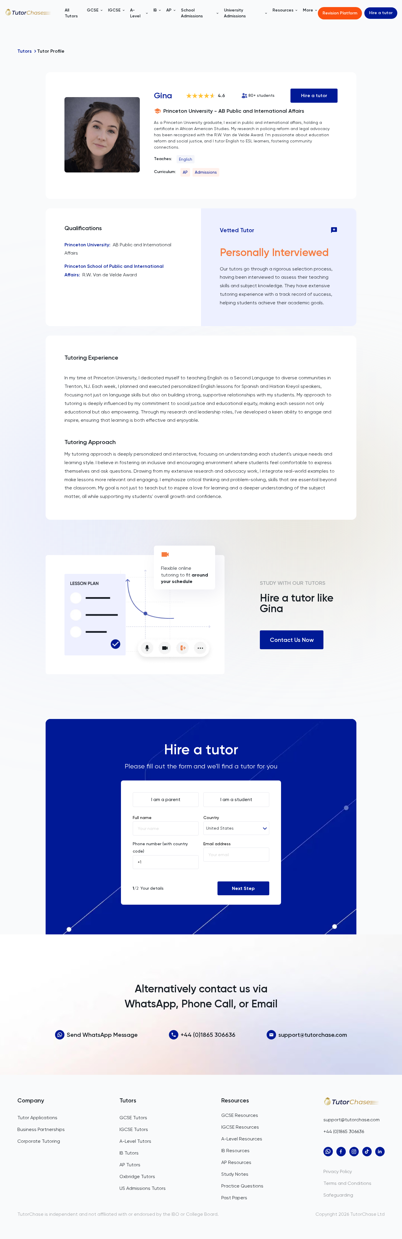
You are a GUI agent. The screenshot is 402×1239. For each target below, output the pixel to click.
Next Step (243, 888)
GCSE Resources (239, 1115)
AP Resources (236, 1162)
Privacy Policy (337, 1171)
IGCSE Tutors (133, 1129)
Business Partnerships (41, 1129)
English (185, 159)
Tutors (24, 51)
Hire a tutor (381, 12)
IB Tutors (129, 1153)
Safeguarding (338, 1195)
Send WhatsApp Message (102, 1034)
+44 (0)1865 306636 (208, 1034)
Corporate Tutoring (38, 1141)
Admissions (206, 172)
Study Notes (234, 1174)
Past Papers (234, 1197)
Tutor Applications (37, 1117)
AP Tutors (129, 1164)
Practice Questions (242, 1186)
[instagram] (354, 1151)
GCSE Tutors (133, 1117)
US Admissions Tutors (142, 1188)
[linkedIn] (380, 1151)
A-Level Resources (241, 1139)
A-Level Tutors (135, 1141)
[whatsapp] (328, 1151)
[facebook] (341, 1151)
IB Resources (235, 1150)
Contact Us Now (292, 639)
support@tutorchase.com (312, 1034)
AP (185, 172)
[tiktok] (367, 1151)
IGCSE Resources (240, 1127)
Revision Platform (340, 13)
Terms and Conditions (347, 1183)
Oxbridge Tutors (137, 1176)
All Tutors (71, 13)
